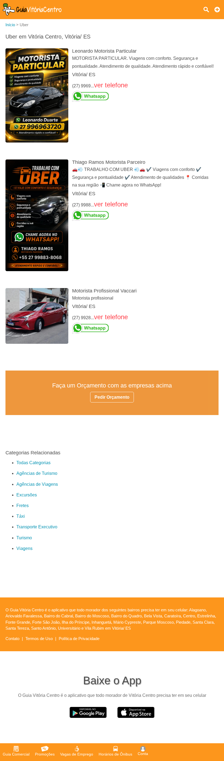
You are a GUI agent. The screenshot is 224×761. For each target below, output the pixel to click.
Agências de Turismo (36, 473)
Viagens (24, 548)
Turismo (24, 537)
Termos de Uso (39, 638)
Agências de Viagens (37, 484)
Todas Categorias (33, 462)
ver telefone (111, 85)
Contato (12, 638)
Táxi (20, 516)
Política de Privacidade (79, 638)
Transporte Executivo (36, 527)
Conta (143, 753)
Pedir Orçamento (112, 397)
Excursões (26, 495)
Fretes (22, 505)
